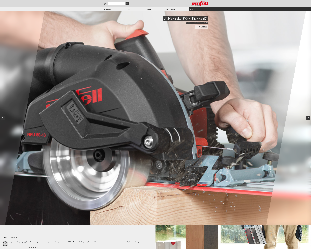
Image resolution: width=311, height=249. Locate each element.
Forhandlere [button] (170, 9)
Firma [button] (129, 9)
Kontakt (193, 9)
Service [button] (148, 9)
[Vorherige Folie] (3, 118)
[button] (105, 4)
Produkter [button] (108, 9)
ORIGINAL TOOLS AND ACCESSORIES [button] (193, 28)
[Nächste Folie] (308, 118)
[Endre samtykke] (5, 244)
